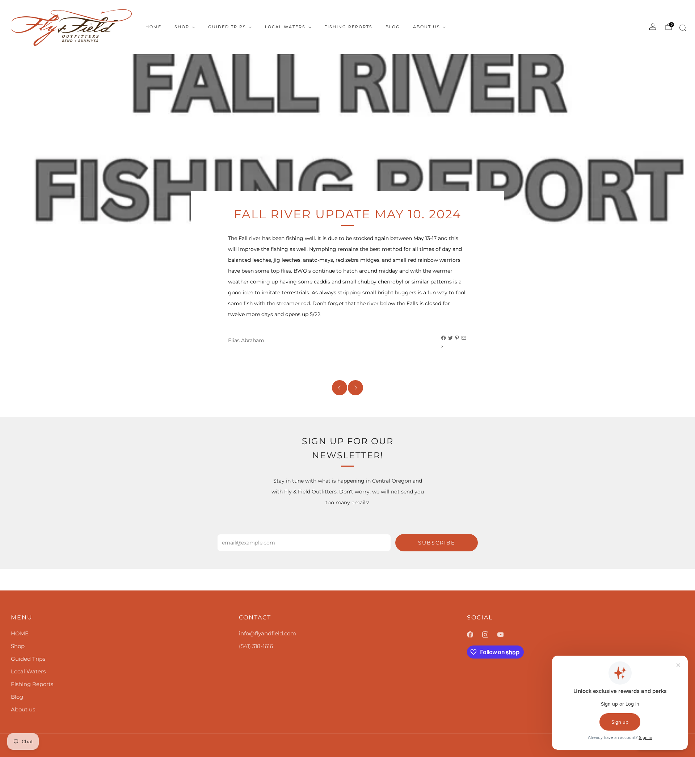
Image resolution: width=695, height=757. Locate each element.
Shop (181, 26)
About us (426, 26)
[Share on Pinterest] (457, 338)
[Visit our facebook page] (474, 634)
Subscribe (436, 542)
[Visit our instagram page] (489, 634)
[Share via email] (464, 338)
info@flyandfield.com (267, 633)
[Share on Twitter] (450, 338)
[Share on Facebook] (444, 338)
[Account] (652, 26)
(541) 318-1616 (256, 646)
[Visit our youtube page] (505, 634)
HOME (153, 26)
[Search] (681, 29)
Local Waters (285, 26)
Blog (393, 26)
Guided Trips (227, 26)
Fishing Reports (348, 26)
